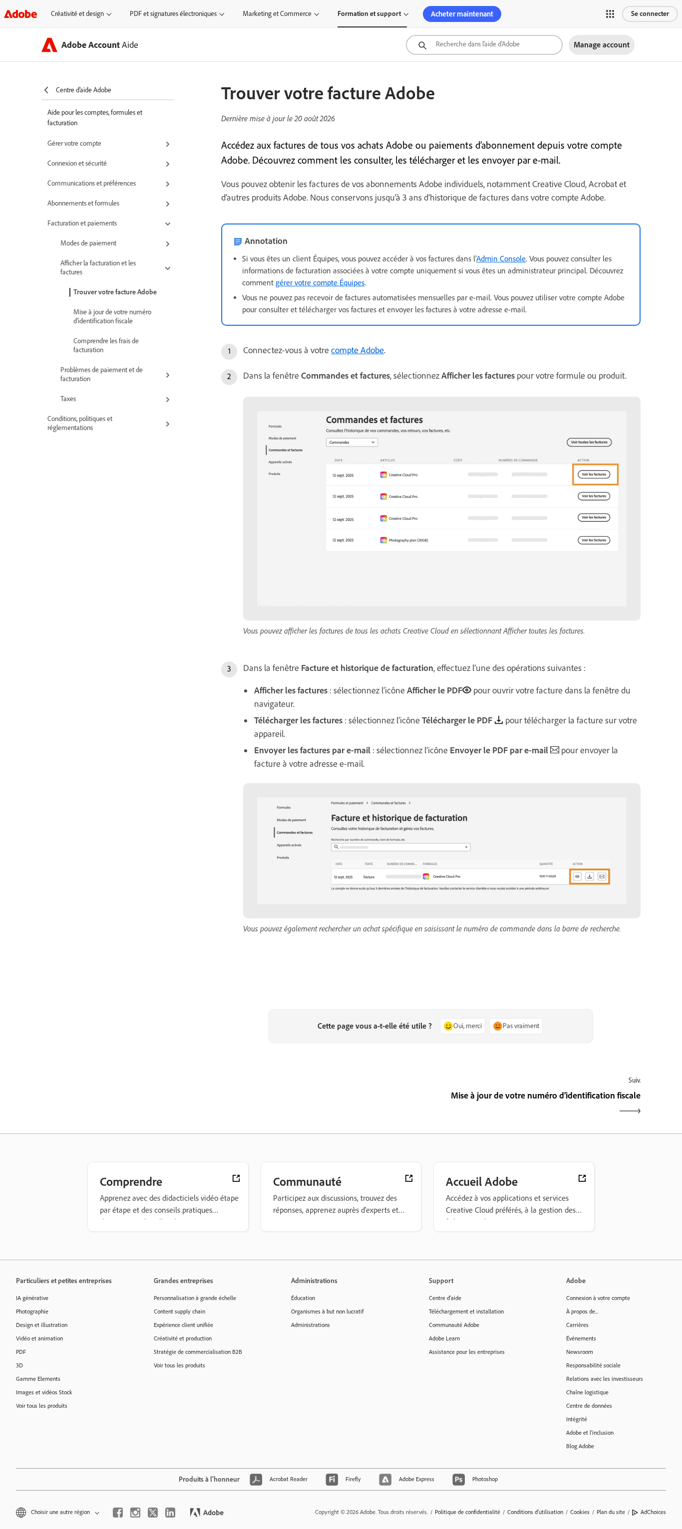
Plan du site (611, 1512)
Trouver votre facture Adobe (115, 292)
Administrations (310, 1324)
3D (19, 1365)
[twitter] (153, 1513)
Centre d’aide (445, 1298)
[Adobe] (20, 13)
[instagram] (135, 1513)
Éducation (303, 1298)
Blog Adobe (580, 1446)
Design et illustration (41, 1324)
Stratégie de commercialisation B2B (198, 1351)
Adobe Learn (444, 1338)
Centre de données (589, 1405)
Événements (581, 1338)
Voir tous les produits (41, 1405)
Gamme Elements (38, 1378)
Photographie (32, 1311)
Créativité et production (183, 1338)
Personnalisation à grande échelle (195, 1298)
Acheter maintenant (462, 13)
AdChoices (653, 1512)
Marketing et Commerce (277, 13)
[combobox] (484, 45)
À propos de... (582, 1311)
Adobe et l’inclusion (590, 1432)
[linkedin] (170, 1513)
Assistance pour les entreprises (467, 1351)
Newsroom (579, 1351)
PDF (21, 1351)
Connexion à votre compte (598, 1298)
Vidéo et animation (39, 1338)
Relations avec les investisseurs (604, 1378)
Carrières (577, 1324)
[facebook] (118, 1513)
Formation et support (369, 13)
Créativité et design (77, 13)
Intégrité (576, 1419)
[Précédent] (324, 1104)
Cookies (580, 1512)
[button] (610, 14)
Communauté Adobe (454, 1324)
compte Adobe (357, 350)
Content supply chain (179, 1311)
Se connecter (650, 13)
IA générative (32, 1298)
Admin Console (501, 258)
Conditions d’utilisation (535, 1512)
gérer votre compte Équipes (320, 282)
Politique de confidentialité (467, 1512)
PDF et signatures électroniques (173, 13)
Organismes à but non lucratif (327, 1311)
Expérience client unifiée (183, 1324)
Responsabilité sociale (593, 1365)
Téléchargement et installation (466, 1311)
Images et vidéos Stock (44, 1392)
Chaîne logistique (587, 1392)
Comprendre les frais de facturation (106, 345)
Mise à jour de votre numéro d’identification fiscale (112, 316)
